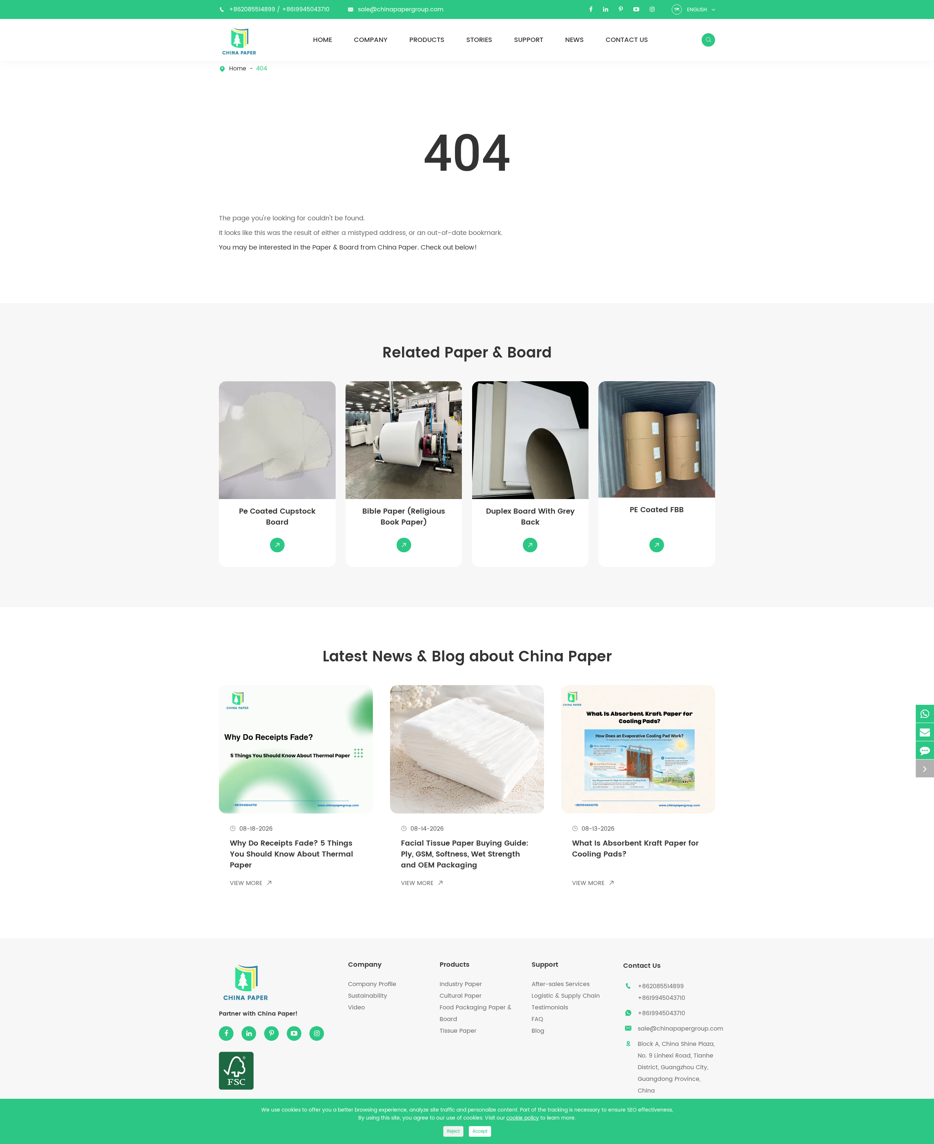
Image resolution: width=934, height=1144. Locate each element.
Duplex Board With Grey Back (530, 517)
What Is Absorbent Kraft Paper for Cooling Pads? (635, 849)
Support (528, 40)
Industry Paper (461, 984)
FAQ (537, 1019)
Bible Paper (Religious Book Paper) (403, 517)
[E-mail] (925, 732)
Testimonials (550, 1007)
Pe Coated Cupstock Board (277, 517)
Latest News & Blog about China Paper (467, 657)
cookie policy (522, 1118)
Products (426, 40)
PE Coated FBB (657, 510)
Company (370, 40)
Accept (479, 1131)
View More (251, 883)
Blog (538, 1031)
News (574, 40)
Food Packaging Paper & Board (476, 1013)
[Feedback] (925, 750)
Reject (453, 1131)
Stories (479, 40)
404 (261, 69)
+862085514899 (253, 9)
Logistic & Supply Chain (566, 996)
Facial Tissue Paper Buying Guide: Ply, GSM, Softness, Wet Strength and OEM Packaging (464, 854)
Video (356, 1007)
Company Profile (372, 984)
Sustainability (367, 996)
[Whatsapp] (925, 714)
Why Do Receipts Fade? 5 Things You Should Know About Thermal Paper (291, 854)
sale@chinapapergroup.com (400, 9)
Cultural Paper (461, 996)
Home (322, 40)
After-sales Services (561, 984)
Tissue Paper (458, 1031)
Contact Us (627, 40)
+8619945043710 (305, 9)
